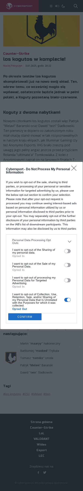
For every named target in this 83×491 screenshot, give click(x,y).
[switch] (67, 251)
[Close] (75, 169)
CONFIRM (25, 316)
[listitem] (41, 241)
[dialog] (41, 245)
